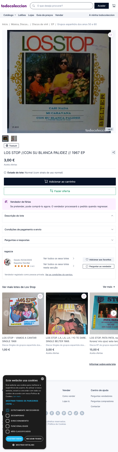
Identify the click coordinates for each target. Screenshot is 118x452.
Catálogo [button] (8, 15)
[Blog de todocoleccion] (82, 413)
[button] (59, 215)
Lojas (31, 15)
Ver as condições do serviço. (59, 274)
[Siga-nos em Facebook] (52, 413)
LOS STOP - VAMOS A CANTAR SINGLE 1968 (19, 339)
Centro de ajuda (99, 390)
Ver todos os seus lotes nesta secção (56, 266)
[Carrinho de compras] (114, 6)
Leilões (22, 15)
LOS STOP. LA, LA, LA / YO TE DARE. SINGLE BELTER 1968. (66, 339)
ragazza (8, 251)
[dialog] (24, 412)
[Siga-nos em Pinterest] (64, 413)
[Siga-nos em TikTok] (76, 413)
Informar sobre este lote (102, 364)
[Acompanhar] (110, 34)
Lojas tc (66, 401)
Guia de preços (44, 15)
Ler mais (17, 396)
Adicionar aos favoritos (100, 259)
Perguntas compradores (102, 401)
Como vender (68, 396)
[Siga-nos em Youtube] (70, 413)
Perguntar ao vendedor (100, 266)
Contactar (95, 406)
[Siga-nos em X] (58, 413)
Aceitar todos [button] (14, 439)
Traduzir (13, 145)
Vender (59, 15)
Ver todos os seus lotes (56, 258)
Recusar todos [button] (34, 439)
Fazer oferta (62, 191)
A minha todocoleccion (102, 15)
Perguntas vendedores (101, 396)
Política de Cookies (57, 424)
